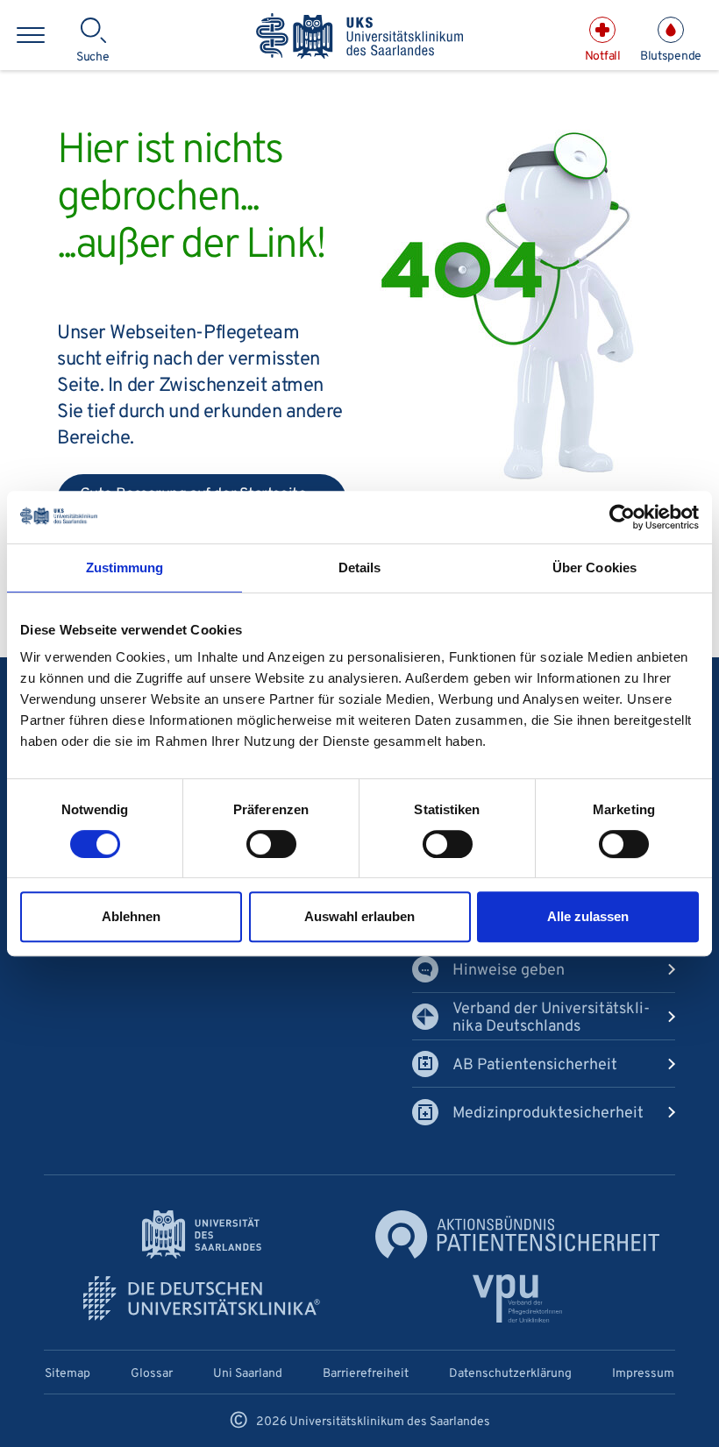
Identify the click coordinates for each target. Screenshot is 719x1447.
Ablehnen (131, 916)
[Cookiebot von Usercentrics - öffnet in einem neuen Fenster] (622, 517)
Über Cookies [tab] (594, 567)
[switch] (271, 844)
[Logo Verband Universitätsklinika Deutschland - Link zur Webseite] (201, 1298)
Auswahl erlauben (359, 916)
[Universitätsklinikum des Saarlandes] (359, 37)
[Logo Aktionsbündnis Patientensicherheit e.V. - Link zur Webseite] (517, 1234)
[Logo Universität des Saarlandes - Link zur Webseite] (201, 1234)
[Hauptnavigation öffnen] (30, 35)
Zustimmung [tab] (125, 567)
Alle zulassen (588, 916)
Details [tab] (359, 567)
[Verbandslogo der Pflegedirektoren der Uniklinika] (518, 1298)
